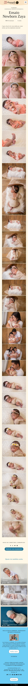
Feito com (14, 684)
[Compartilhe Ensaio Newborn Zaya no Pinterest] (17, 545)
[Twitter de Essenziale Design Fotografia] (7, 674)
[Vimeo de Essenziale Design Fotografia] (14, 674)
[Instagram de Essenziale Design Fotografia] (10, 674)
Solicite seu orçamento (14, 549)
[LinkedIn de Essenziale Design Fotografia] (20, 674)
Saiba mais (14, 651)
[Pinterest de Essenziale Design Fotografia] (12, 674)
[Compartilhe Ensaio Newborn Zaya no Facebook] (10, 545)
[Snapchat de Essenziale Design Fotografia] (18, 674)
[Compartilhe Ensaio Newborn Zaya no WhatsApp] (12, 545)
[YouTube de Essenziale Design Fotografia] (16, 674)
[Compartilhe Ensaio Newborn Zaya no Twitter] (14, 545)
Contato (14, 679)
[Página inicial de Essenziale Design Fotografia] (11, 2)
